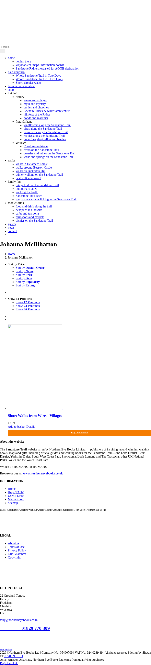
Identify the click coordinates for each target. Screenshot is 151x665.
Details (30, 426)
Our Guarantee (17, 554)
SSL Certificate (6, 649)
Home (12, 488)
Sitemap (13, 502)
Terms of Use (16, 547)
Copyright (14, 557)
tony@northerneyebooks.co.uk (19, 620)
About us (13, 543)
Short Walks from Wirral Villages (35, 416)
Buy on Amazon (79, 432)
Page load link (9, 663)
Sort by (30, 267)
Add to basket (16, 426)
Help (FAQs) (16, 492)
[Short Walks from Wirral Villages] (79, 367)
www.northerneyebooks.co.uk (43, 473)
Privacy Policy (17, 550)
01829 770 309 (35, 628)
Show (28, 302)
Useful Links (16, 495)
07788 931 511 (13, 656)
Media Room (16, 499)
